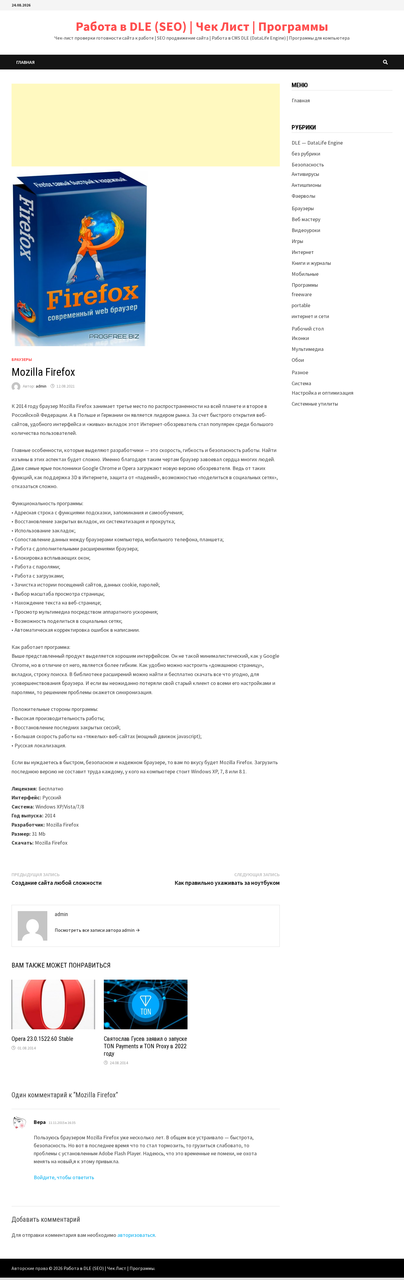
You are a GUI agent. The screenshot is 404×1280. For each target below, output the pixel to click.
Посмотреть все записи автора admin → (97, 930)
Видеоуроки (306, 230)
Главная (25, 62)
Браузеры (22, 359)
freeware (302, 294)
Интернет (303, 252)
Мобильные (305, 273)
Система (301, 383)
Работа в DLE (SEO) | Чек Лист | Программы (202, 26)
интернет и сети (310, 316)
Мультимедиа (308, 349)
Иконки (300, 338)
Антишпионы (306, 185)
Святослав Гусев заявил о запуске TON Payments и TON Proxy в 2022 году (145, 1046)
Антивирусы (305, 174)
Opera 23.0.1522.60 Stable (42, 1038)
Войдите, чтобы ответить (64, 1177)
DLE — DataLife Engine (317, 142)
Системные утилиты (315, 403)
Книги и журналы (311, 263)
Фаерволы (303, 195)
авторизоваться (136, 1235)
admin (41, 386)
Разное (300, 372)
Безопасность (308, 164)
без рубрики (306, 153)
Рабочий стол (308, 328)
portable (301, 305)
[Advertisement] (146, 125)
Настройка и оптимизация (322, 392)
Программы (305, 284)
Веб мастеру (306, 219)
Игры (297, 241)
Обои (298, 360)
